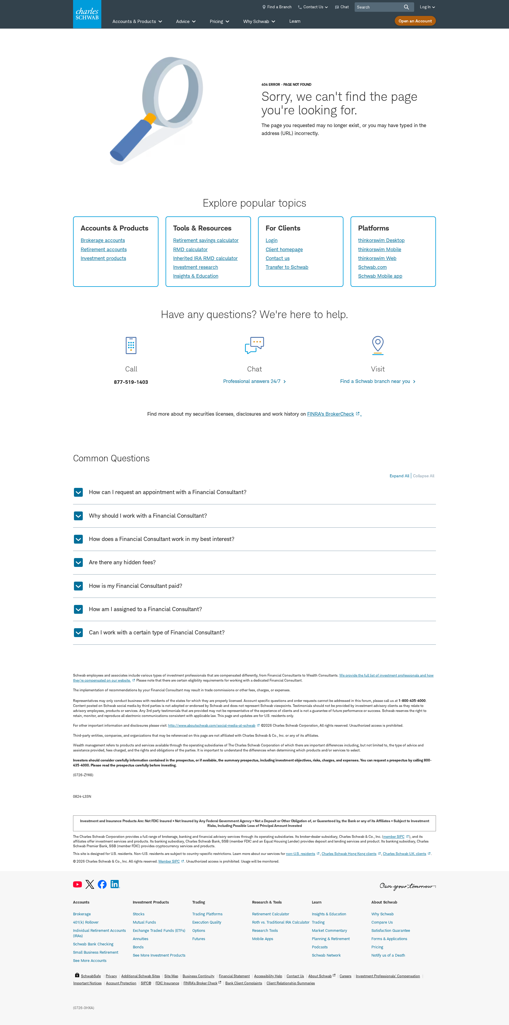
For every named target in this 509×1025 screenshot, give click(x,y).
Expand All (399, 475)
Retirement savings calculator (206, 240)
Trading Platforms (207, 914)
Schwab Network (326, 955)
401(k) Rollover (86, 922)
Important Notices (87, 983)
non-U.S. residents (300, 853)
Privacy (111, 976)
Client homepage (284, 249)
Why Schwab (382, 914)
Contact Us (295, 976)
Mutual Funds (144, 922)
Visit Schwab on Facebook (102, 884)
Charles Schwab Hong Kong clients (349, 853)
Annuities (140, 938)
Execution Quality (206, 922)
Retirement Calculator (270, 914)
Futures (198, 938)
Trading (318, 922)
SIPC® (146, 983)
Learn (294, 21)
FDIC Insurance (167, 983)
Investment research (195, 267)
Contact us (278, 258)
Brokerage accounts (103, 240)
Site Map (171, 976)
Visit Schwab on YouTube (77, 884)
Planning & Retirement (331, 938)
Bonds (138, 947)
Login (271, 240)
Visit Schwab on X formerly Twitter (89, 884)
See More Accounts (89, 960)
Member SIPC (169, 861)
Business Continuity (198, 976)
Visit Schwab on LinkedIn (115, 884)
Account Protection (121, 983)
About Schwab (320, 976)
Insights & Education (195, 276)
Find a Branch (279, 6)
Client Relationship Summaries (291, 983)
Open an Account (415, 20)
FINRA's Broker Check (200, 983)
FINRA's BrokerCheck (330, 414)
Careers (345, 976)
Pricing (377, 947)
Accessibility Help (268, 976)
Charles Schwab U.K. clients (404, 853)
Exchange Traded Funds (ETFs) (159, 930)
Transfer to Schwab (287, 267)
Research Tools (265, 930)
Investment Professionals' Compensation (388, 976)
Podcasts (320, 947)
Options (198, 930)
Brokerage (82, 914)
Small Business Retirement (95, 952)
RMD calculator (190, 249)
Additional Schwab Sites (140, 976)
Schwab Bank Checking (93, 944)
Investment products (103, 258)
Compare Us (382, 922)
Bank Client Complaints (243, 983)
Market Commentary (329, 930)
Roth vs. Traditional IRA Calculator (281, 922)
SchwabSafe (91, 976)
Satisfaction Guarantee (390, 930)
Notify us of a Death (388, 955)
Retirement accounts (104, 249)
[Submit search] (406, 7)
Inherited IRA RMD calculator (205, 258)
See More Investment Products (159, 955)
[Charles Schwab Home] (87, 14)
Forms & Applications (389, 938)
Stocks (138, 914)
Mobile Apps (262, 938)
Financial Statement (234, 976)
